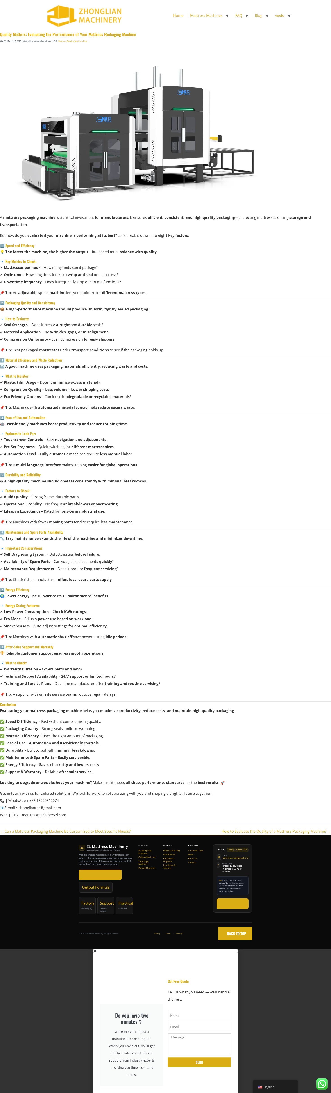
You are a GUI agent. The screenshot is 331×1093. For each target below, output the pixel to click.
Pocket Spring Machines (144, 852)
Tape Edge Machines (143, 863)
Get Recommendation (100, 874)
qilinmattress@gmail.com (236, 858)
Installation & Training (169, 867)
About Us (192, 858)
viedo (279, 15)
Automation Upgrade (168, 860)
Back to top (235, 933)
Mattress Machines (206, 15)
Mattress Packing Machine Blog (72, 41)
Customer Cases (195, 850)
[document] (165, 1021)
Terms (168, 933)
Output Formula (96, 887)
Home (178, 15)
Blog (258, 15)
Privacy (157, 933)
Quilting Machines (146, 857)
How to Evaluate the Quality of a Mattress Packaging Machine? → (276, 831)
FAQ (238, 15)
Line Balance (169, 854)
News (190, 854)
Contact (191, 862)
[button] (165, 951)
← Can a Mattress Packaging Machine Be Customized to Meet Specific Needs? (65, 831)
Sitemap (179, 933)
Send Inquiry (233, 903)
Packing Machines (146, 868)
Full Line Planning (171, 850)
